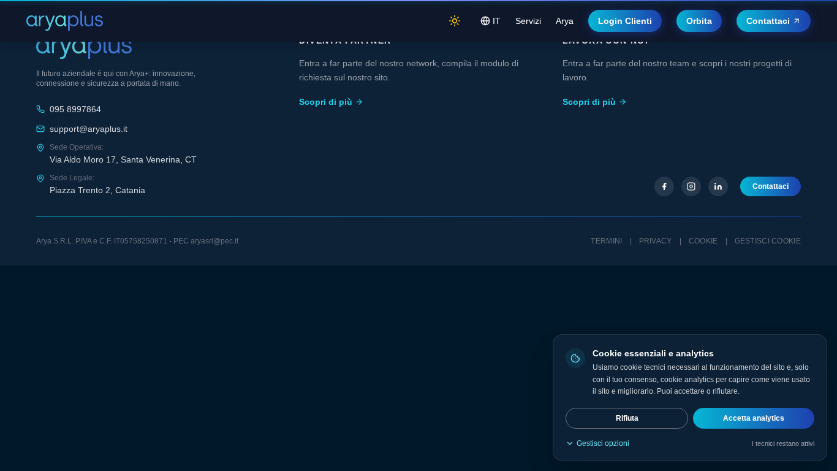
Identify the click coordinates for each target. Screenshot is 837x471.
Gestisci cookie (768, 241)
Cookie (703, 241)
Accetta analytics (753, 418)
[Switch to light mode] (455, 21)
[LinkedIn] (718, 186)
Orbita (699, 21)
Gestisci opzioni (603, 443)
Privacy (655, 241)
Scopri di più (325, 102)
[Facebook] (664, 186)
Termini (606, 241)
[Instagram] (691, 186)
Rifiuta (627, 418)
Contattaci (768, 21)
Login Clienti (625, 21)
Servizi (528, 21)
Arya (565, 21)
